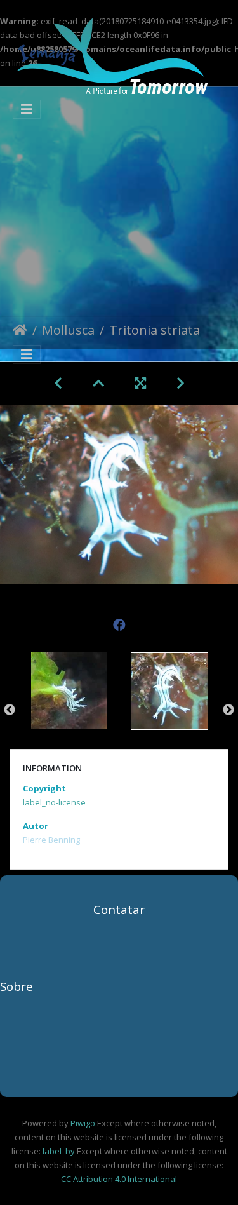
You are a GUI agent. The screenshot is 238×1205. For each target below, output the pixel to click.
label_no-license (54, 802)
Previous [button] (9, 710)
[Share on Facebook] (119, 621)
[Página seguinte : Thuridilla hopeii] (180, 383)
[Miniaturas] (98, 383)
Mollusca (68, 331)
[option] (69, 708)
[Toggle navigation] (27, 109)
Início (20, 332)
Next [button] (228, 710)
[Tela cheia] (140, 383)
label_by (59, 1151)
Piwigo (82, 1123)
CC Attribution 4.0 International (119, 1179)
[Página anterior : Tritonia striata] (58, 383)
